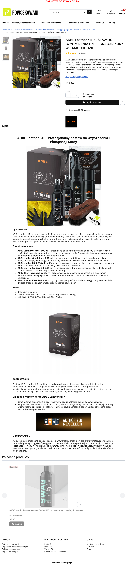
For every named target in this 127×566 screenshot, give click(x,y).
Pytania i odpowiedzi (11, 544)
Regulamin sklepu (10, 551)
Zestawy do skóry (88, 30)
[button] (89, 12)
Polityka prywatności (11, 549)
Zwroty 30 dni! (50, 549)
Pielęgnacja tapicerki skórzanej (68, 30)
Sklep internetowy (61, 563)
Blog (89, 549)
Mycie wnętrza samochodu (45, 30)
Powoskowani (7, 30)
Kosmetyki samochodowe (24, 30)
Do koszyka (17, 524)
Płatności (48, 544)
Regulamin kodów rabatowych (15, 546)
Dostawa (48, 546)
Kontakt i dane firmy (95, 544)
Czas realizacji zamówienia (56, 551)
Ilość (67, 91)
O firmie (90, 546)
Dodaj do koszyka (92, 102)
